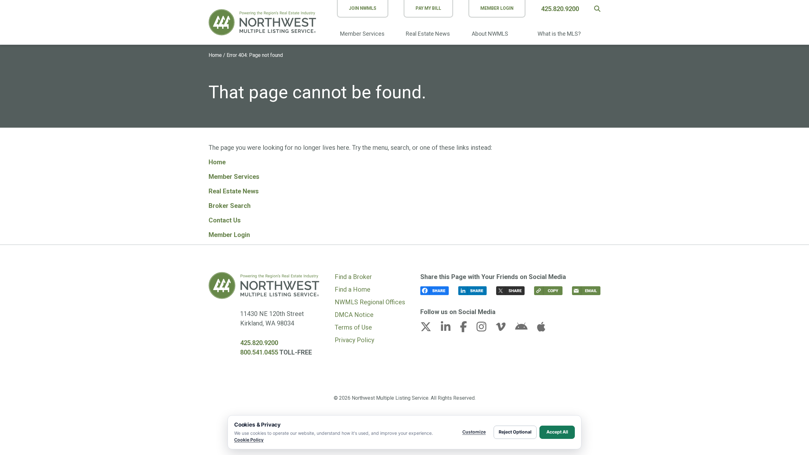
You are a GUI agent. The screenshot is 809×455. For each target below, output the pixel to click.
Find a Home (352, 289)
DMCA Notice (354, 314)
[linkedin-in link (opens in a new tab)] (450, 328)
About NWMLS (490, 33)
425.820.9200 (560, 9)
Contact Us (225, 220)
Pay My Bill (428, 8)
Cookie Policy (249, 439)
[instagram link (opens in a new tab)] (485, 328)
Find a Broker (353, 277)
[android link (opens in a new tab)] (525, 328)
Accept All (557, 431)
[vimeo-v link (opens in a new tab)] (505, 328)
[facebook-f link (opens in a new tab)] (467, 328)
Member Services (362, 33)
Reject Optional (515, 431)
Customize (474, 431)
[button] (597, 9)
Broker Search (230, 205)
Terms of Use (353, 327)
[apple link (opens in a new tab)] (541, 328)
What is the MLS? (559, 33)
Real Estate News (428, 33)
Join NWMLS (362, 8)
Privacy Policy (354, 340)
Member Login (497, 8)
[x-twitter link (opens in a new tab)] (429, 328)
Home (215, 55)
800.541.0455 (259, 352)
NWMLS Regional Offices (370, 302)
